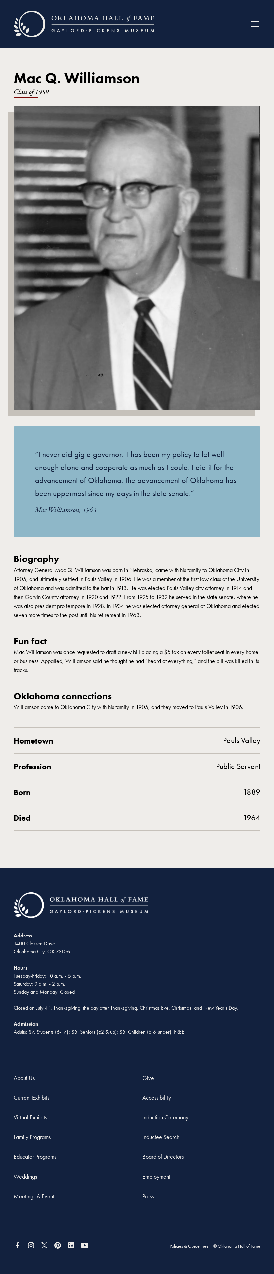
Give (148, 1078)
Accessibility (156, 1097)
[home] (84, 24)
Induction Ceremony (165, 1117)
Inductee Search (160, 1137)
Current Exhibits (31, 1097)
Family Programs (32, 1137)
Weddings (25, 1176)
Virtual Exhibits (30, 1117)
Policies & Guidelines (189, 1246)
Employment (156, 1176)
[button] (253, 24)
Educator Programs (35, 1156)
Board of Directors (163, 1156)
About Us (24, 1078)
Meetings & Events (35, 1196)
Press (148, 1196)
